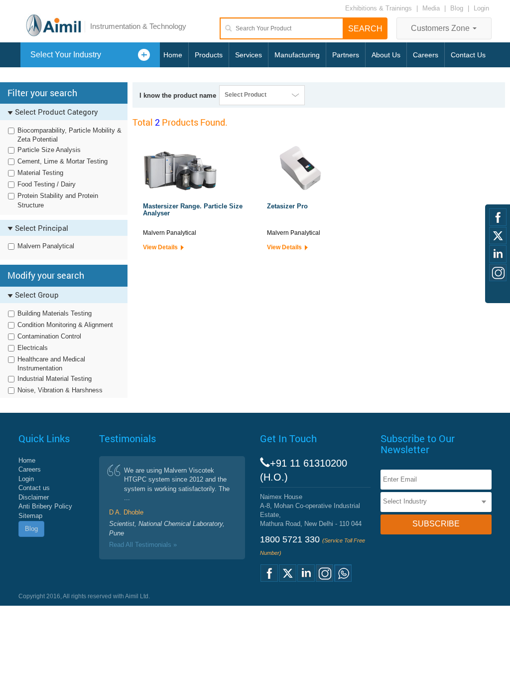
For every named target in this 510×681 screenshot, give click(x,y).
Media (432, 8)
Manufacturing (297, 55)
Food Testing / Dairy (46, 184)
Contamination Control (49, 336)
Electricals (32, 347)
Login (481, 8)
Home (172, 55)
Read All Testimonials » (143, 544)
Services (248, 55)
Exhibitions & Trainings (378, 8)
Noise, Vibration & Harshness (60, 390)
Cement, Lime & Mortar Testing (62, 161)
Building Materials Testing (54, 313)
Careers (425, 55)
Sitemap (30, 515)
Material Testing (40, 172)
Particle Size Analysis (49, 150)
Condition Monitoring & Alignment (65, 325)
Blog (456, 8)
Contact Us (468, 55)
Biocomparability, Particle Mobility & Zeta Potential (69, 135)
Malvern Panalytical (45, 246)
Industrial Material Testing (54, 378)
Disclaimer (33, 497)
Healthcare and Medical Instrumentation (51, 363)
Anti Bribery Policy (45, 506)
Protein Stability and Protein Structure (57, 200)
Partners (345, 55)
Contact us (34, 488)
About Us (386, 55)
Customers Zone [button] (441, 28)
